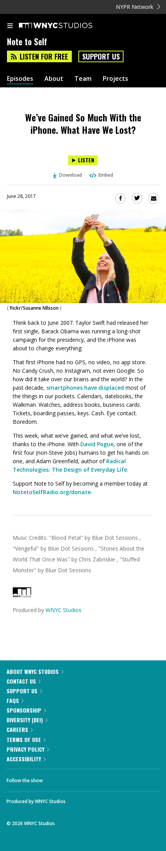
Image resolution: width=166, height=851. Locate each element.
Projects (115, 78)
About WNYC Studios (33, 671)
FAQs (13, 700)
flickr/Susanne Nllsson (34, 308)
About (53, 78)
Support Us (101, 56)
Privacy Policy (25, 749)
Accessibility (24, 759)
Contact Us (21, 681)
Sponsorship (24, 710)
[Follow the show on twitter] (77, 778)
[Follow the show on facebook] (56, 778)
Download (70, 175)
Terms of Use (24, 739)
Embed (105, 175)
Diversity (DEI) (25, 720)
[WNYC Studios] (22, 595)
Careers (17, 729)
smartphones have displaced (85, 387)
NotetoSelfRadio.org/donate (52, 492)
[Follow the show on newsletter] (98, 778)
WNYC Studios (63, 610)
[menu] (10, 26)
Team (83, 78)
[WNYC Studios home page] (65, 25)
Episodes (20, 78)
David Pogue (96, 444)
